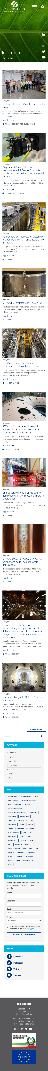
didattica (11, 820)
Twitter (16, 969)
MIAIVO (22, 836)
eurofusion (12, 824)
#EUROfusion (12, 797)
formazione (13, 761)
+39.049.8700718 (26, 1021)
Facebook (18, 957)
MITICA (30, 836)
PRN (26, 844)
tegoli (10, 860)
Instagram (18, 963)
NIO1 (9, 844)
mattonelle (12, 836)
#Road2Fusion (13, 801)
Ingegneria (15, 124)
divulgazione (23, 820)
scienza (11, 856)
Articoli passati (36, 730)
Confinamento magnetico (17, 812)
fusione (30, 824)
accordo (18, 805)
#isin (36, 797)
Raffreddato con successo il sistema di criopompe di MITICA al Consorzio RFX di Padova (23, 239)
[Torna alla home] (14, 7)
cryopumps (12, 816)
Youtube (17, 975)
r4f (24, 848)
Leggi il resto (7, 120)
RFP (30, 848)
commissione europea (15, 808)
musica (23, 840)
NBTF (31, 840)
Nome (9, 893)
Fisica (7, 124)
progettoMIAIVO (14, 848)
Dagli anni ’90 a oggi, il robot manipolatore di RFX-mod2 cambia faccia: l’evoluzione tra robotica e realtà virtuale (23, 172)
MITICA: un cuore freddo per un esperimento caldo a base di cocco (21, 365)
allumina (27, 805)
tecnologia (24, 124)
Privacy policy (30, 929)
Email (9, 909)
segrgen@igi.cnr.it (27, 1024)
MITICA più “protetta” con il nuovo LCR (22, 302)
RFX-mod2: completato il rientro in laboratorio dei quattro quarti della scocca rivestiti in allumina (20, 429)
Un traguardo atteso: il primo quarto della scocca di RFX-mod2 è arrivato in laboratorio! (23, 495)
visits (10, 864)
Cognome (11, 901)
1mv (9, 805)
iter (24, 832)
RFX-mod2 (20, 852)
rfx (37, 848)
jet (30, 832)
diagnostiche (24, 816)
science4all (32, 852)
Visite (11, 778)
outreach (18, 844)
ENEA (32, 820)
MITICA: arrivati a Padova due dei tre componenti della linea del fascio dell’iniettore (22, 561)
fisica (22, 824)
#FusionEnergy (26, 797)
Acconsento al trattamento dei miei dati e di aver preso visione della (25, 928)
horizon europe (13, 832)
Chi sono (10, 917)
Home (4, 58)
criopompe (33, 812)
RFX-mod (11, 852)
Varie (33, 124)
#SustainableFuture (29, 801)
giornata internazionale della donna (21, 828)
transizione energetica (24, 860)
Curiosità (12, 753)
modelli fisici (12, 840)
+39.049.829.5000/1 (27, 1019)
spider (19, 856)
